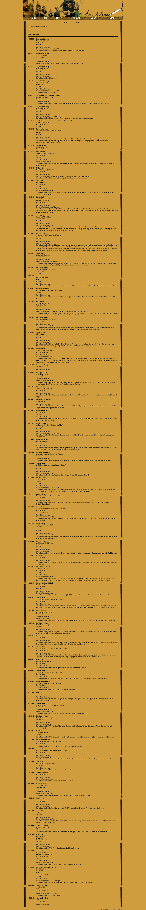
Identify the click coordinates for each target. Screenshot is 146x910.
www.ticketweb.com (81, 311)
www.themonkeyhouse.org (74, 63)
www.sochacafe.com (81, 176)
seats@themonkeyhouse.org (90, 139)
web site (38, 44)
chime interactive (117, 909)
